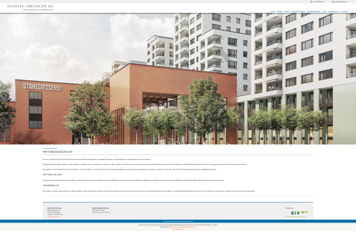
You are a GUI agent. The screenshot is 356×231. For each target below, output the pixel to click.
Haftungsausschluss (187, 221)
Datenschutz (175, 221)
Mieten (287, 11)
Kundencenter (334, 11)
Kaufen (280, 11)
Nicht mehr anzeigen (178, 229)
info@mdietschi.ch (341, 2)
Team (324, 11)
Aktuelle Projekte (298, 11)
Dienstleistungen (313, 11)
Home (272, 11)
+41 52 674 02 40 (318, 2)
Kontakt (344, 11)
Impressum (166, 221)
